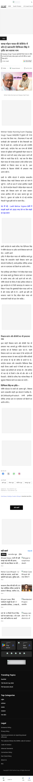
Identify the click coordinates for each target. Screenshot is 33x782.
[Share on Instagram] (19, 474)
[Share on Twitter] (8, 474)
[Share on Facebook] (3, 474)
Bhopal (19, 496)
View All (30, 551)
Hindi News (4, 496)
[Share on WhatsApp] (14, 474)
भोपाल (3, 38)
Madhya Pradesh (12, 496)
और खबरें (16, 508)
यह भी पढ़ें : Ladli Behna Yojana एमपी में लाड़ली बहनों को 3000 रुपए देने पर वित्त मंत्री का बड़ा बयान (16, 209)
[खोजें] (31, 2)
